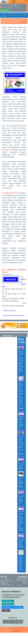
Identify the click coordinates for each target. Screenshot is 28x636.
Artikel (11, 7)
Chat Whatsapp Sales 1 (8, 601)
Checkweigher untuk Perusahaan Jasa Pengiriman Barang (21, 362)
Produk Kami (19, 5)
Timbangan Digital (13, 13)
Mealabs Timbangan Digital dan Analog (14, 3)
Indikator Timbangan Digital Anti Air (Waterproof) (21, 521)
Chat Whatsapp (6, 10)
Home (2, 13)
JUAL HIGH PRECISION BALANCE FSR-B (21, 563)
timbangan (6, 150)
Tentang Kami (11, 5)
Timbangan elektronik (9, 193)
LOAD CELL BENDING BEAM (21, 482)
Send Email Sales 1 (7, 607)
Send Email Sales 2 (18, 607)
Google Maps (6, 610)
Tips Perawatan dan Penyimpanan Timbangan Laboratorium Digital (21, 395)
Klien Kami (5, 7)
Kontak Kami (18, 7)
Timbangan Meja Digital (21, 543)
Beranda (4, 5)
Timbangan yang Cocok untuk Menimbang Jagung (21, 445)
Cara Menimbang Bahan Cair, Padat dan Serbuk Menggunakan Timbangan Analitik (7, 581)
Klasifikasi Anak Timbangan (21, 422)
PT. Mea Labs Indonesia (14, 631)
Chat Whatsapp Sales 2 (8, 604)
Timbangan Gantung (21, 500)
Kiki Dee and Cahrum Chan (17, 630)
